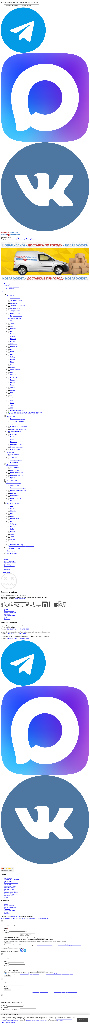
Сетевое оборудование (13, 548)
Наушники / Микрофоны (17, 419)
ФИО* (5, 1005)
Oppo (11, 372)
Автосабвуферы (15, 308)
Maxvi (12, 362)
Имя (6, 928)
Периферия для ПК (16, 444)
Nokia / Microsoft (15, 369)
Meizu (12, 364)
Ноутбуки (13, 437)
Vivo (11, 405)
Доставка (7, 564)
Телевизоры (13, 457)
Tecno (12, 403)
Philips (12, 385)
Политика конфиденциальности (10, 918)
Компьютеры (14, 434)
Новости (6, 559)
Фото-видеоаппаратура (13, 483)
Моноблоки (13, 439)
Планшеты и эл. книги (13, 503)
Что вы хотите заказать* (11, 970)
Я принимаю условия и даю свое (39, 974)
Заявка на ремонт (9, 288)
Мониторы (13, 442)
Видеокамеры (14, 495)
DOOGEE (13, 339)
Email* (6, 965)
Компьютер (21, 239)
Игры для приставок (16, 475)
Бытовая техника (11, 480)
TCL (11, 398)
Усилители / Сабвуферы (17, 421)
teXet (11, 400)
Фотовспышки (14, 485)
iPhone (11, 239)
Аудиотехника (10, 416)
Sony (11, 395)
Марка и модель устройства (11, 1009)
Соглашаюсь (83, 1020)
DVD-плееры (14, 462)
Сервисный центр (9, 566)
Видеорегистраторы (16, 316)
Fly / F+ (12, 341)
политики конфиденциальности (44, 945)
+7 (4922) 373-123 (12, 633)
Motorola (12, 367)
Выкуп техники (14, 287)
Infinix (12, 351)
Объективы (13, 501)
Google (12, 334)
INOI (11, 354)
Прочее (12, 477)
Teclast (12, 529)
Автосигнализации (16, 300)
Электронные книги (27, 546)
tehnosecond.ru (15, 916)
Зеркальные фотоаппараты (18, 488)
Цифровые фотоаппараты (18, 490)
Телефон (7, 932)
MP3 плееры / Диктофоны (18, 429)
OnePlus (12, 387)
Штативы (13, 493)
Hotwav (12, 382)
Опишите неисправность (10, 1014)
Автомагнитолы (15, 298)
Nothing (12, 357)
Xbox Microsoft (14, 470)
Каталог (3, 291)
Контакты (7, 569)
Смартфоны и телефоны (13, 318)
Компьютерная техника (13, 431)
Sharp (12, 392)
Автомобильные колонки (17, 305)
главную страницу (20, 598)
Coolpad (12, 336)
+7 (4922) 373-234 (12, 629)
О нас (6, 567)
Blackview (13, 328)
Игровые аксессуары (16, 472)
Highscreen (13, 344)
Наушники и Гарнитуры (17, 410)
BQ (11, 331)
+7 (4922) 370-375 (12, 638)
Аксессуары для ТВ (16, 460)
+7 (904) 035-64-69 (23, 638)
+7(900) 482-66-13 (23, 633)
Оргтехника (10, 452)
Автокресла (13, 303)
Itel (11, 349)
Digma (12, 516)
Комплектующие (15, 449)
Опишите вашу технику (12, 937)
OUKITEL (13, 374)
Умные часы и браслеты (31, 413)
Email (6, 930)
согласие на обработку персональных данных (69, 945)
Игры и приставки (12, 465)
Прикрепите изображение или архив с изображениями (20, 939)
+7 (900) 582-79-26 (23, 629)
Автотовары (10, 295)
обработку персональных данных (36, 1020)
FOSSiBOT (13, 377)
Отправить (8, 943)
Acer (11, 506)
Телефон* (6, 1007)
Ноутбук (15, 239)
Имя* (6, 961)
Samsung (12, 390)
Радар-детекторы (15, 313)
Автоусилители (15, 310)
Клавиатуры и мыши (16, 447)
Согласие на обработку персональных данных (35, 918)
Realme (12, 380)
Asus (11, 326)
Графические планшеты (17, 544)
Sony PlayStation (15, 467)
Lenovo (12, 359)
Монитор (28, 239)
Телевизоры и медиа (12, 454)
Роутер (33, 239)
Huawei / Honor (14, 346)
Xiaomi (12, 323)
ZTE (11, 408)
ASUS (12, 508)
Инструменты (10, 551)
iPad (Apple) (13, 524)
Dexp (11, 513)
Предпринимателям (10, 562)
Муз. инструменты (12, 553)
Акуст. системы (15, 424)
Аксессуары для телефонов (33, 412)
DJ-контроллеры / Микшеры (18, 426)
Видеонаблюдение (15, 498)
